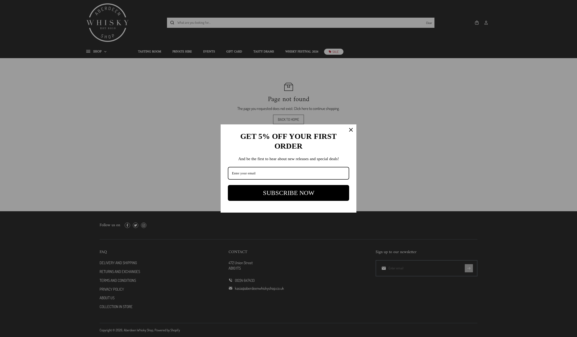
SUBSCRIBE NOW (288, 192)
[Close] (351, 129)
